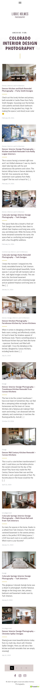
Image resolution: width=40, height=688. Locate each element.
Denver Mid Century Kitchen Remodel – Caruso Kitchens (19, 453)
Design (9, 318)
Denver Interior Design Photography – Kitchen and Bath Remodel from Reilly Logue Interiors (18, 151)
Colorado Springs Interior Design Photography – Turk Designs (16, 216)
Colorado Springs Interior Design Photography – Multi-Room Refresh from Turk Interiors (17, 518)
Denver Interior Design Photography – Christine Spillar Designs (18, 632)
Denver (4, 86)
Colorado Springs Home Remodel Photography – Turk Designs (16, 256)
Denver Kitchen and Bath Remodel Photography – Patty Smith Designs (17, 89)
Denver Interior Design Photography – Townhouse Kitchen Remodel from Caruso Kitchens (18, 389)
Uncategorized (7, 513)
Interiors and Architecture (15, 86)
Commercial (6, 252)
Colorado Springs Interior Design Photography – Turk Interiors (16, 577)
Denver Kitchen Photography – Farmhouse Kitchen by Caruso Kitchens (19, 322)
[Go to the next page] (26, 668)
